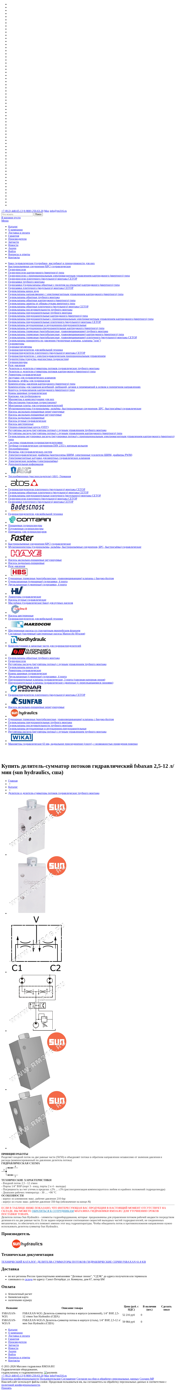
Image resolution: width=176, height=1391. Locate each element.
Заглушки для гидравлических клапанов (32, 377)
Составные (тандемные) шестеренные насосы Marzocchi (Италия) (46, 633)
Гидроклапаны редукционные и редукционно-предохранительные (47, 325)
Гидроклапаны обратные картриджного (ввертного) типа (41, 300)
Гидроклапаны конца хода (23, 291)
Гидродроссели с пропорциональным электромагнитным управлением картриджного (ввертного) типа (69, 275)
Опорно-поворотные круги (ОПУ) (28, 427)
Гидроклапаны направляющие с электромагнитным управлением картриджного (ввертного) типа (65, 294)
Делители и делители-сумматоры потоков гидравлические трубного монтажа (53, 368)
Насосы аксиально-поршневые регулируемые (35, 414)
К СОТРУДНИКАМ (62, 1211)
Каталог (13, 226)
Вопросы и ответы (19, 254)
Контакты (14, 257)
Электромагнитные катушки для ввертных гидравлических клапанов (49, 458)
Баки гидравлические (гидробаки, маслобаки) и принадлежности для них (51, 263)
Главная (13, 780)
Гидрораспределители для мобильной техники (35, 349)
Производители (17, 238)
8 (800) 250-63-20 (33, 210)
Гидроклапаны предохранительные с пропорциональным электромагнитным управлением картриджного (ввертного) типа (80, 318)
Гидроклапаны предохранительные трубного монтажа (40, 312)
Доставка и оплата (19, 232)
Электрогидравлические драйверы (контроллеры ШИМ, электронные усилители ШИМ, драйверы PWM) (70, 454)
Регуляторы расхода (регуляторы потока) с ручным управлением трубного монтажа (57, 430)
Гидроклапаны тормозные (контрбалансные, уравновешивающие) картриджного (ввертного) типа (66, 334)
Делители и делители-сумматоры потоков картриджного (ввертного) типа (52, 371)
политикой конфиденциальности (20, 1384)
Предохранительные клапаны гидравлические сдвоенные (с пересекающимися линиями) (60, 682)
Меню (5, 220)
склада (28, 1279)
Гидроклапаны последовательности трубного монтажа (40, 309)
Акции (12, 248)
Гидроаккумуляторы (20, 346)
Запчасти (13, 242)
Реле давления (16, 365)
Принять (6, 1388)
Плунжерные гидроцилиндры (25, 528)
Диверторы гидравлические (24, 374)
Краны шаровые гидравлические (27, 393)
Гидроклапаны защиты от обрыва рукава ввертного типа (41, 303)
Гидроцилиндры (18, 362)
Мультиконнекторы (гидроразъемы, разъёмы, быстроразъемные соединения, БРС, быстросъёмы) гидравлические (74, 408)
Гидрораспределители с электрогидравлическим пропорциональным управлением (57, 356)
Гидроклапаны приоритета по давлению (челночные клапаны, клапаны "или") (54, 340)
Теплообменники (18, 448)
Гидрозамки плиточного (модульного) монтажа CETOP (40, 288)
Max (46, 210)
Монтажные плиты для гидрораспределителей (35, 405)
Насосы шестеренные (21, 424)
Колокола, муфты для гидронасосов (29, 380)
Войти (12, 251)
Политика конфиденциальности (20, 1378)
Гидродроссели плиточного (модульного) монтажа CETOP (42, 278)
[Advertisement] (21, 753)
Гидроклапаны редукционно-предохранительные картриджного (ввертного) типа (56, 328)
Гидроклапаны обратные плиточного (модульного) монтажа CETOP (48, 306)
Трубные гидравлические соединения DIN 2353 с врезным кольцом (48, 445)
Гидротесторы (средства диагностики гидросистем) (38, 359)
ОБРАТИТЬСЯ (41, 1211)
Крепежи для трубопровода (24, 396)
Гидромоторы (16, 343)
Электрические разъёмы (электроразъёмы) (33, 461)
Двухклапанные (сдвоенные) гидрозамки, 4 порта (37, 584)
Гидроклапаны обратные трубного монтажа (34, 297)
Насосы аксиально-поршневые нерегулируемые (36, 411)
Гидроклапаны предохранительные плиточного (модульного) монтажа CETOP (54, 322)
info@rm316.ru (58, 210)
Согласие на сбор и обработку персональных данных (107, 1378)
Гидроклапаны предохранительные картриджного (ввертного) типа (48, 315)
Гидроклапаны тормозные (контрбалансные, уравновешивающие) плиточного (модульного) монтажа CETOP (72, 337)
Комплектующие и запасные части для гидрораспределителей (44, 645)
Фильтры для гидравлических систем (30, 451)
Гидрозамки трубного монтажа (26, 281)
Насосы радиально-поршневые (26, 417)
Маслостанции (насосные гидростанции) (32, 402)
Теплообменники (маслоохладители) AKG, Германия (39, 476)
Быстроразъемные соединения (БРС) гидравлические (39, 266)
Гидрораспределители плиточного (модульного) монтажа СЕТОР (46, 352)
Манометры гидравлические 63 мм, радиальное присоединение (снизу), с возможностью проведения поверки (73, 743)
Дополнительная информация (25, 464)
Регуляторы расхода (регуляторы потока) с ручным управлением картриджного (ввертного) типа (65, 433)
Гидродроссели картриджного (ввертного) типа (36, 272)
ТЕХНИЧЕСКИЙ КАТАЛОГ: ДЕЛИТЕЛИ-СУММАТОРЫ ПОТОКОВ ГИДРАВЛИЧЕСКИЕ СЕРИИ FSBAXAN (73, 1261)
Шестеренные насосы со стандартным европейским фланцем (44, 630)
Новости (13, 245)
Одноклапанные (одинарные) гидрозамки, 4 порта (38, 581)
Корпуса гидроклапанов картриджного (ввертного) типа (41, 390)
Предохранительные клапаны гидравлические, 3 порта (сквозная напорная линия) (56, 679)
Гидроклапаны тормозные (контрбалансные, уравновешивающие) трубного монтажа (58, 331)
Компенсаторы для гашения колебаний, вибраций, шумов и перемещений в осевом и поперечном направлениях (74, 386)
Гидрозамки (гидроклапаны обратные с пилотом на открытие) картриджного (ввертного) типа (64, 284)
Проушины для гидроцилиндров (27, 531)
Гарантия (13, 235)
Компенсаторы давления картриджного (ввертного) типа (41, 383)
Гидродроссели (17, 269)
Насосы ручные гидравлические (27, 420)
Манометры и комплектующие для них (31, 399)
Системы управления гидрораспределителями (35, 442)
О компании (15, 229)
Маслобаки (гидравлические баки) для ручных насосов (40, 602)
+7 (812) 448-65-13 (12, 210)
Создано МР (147, 1378)
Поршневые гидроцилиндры (25, 525)
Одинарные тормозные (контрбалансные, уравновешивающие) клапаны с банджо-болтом (61, 578)
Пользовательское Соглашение (58, 1378)
